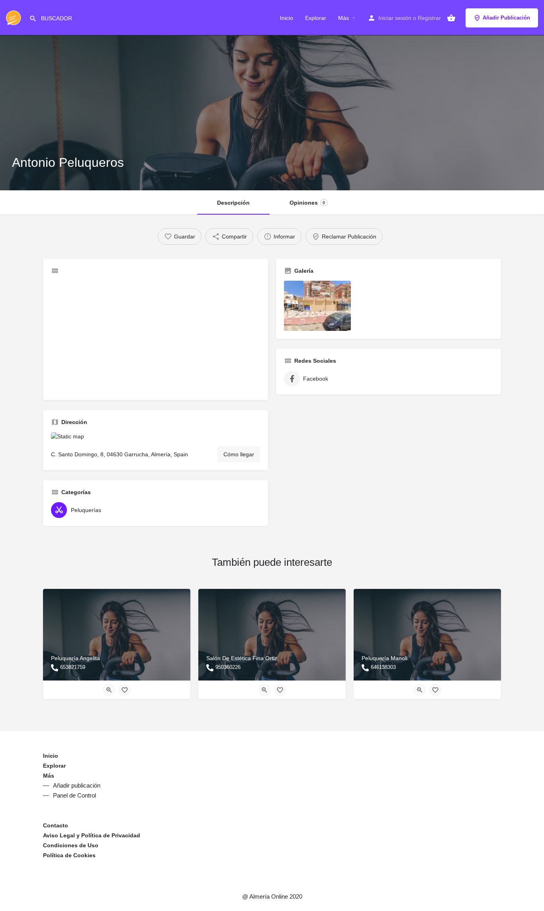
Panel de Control (74, 795)
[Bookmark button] (124, 690)
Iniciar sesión (394, 18)
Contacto (55, 825)
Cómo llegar (238, 454)
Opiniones (307, 202)
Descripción (233, 202)
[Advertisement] (155, 336)
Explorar (315, 18)
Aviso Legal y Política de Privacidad (91, 835)
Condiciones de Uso (70, 845)
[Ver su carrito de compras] (451, 18)
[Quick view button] (109, 690)
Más (343, 18)
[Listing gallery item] (317, 306)
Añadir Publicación (506, 18)
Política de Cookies (69, 855)
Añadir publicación (76, 785)
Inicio (286, 18)
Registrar (429, 18)
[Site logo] (14, 17)
